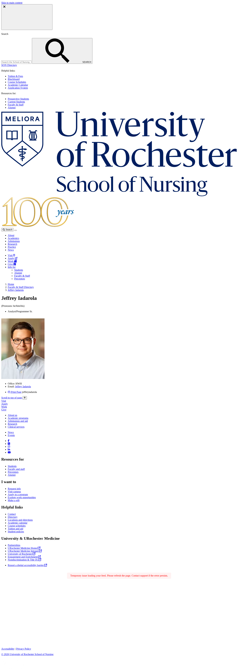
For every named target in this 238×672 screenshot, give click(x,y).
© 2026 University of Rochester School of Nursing (27, 654)
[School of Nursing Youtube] (9, 452)
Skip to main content (11, 2)
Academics (13, 238)
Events (11, 435)
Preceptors (19, 278)
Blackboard (14, 79)
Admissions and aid (18, 421)
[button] (9, 65)
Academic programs (18, 418)
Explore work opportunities (22, 497)
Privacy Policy (23, 648)
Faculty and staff (16, 469)
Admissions (14, 241)
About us (12, 415)
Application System (18, 87)
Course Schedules (17, 82)
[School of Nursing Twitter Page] (9, 443)
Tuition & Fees (15, 76)
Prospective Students (18, 98)
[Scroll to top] (25, 398)
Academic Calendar (18, 85)
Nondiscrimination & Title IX (23, 559)
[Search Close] (26, 17)
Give (10, 264)
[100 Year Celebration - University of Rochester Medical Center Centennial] (37, 226)
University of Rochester (20, 554)
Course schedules (17, 525)
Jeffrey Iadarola (16, 290)
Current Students (16, 101)
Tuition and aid (15, 528)
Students (18, 270)
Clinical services (16, 426)
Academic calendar (17, 522)
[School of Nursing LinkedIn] (9, 449)
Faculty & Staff (15, 104)
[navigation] (14, 397)
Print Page (16, 392)
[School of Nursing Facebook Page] (8, 440)
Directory (12, 517)
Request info (14, 488)
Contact (12, 514)
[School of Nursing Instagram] (9, 446)
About (11, 235)
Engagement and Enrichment (23, 556)
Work (11, 261)
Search (8, 229)
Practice (12, 247)
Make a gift (13, 500)
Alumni (12, 107)
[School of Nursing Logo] (119, 195)
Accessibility (7, 648)
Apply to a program (18, 494)
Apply (11, 258)
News (11, 249)
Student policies (16, 531)
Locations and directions (20, 520)
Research (12, 244)
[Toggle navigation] (15, 230)
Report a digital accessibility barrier (26, 565)
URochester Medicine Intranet (23, 551)
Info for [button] (12, 267)
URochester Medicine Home (23, 548)
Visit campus (14, 491)
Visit (10, 255)
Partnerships (14, 545)
